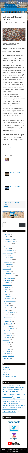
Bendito (17, 386)
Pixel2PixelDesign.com (15, 451)
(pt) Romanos (7, 353)
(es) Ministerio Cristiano (9, 298)
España (20, 394)
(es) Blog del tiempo (8, 253)
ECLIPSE (5, 372)
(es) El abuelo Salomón (9, 264)
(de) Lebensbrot (8, 317)
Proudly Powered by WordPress (10, 449)
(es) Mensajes (6, 291)
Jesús (13, 401)
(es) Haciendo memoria (8, 275)
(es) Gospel (7, 305)
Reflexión (5, 409)
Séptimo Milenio (14, 2)
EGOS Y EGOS (6, 367)
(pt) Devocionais (8, 262)
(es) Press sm (6, 346)
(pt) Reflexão (7, 337)
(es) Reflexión (7, 333)
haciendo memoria (8, 399)
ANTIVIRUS (11, 386)
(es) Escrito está (7, 269)
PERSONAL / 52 (19, 202)
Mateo (20, 403)
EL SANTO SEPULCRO (15, 158)
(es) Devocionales (7, 259)
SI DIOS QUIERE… (8, 374)
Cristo (19, 389)
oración (13, 405)
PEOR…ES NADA (7, 369)
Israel (23, 399)
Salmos (12, 409)
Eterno (14, 397)
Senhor (15, 409)
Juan (16, 401)
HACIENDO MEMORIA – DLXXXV (7, 204)
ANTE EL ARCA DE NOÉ (15, 186)
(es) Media (5, 289)
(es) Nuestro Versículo (8, 308)
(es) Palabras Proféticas (9, 312)
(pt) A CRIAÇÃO (7, 358)
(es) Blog (6, 255)
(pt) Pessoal (7, 342)
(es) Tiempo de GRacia (8, 356)
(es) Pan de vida (7, 314)
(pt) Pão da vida (8, 324)
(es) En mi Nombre (9, 246)
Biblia (20, 386)
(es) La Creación (7, 285)
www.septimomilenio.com (9, 147)
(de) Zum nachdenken (9, 328)
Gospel (18, 397)
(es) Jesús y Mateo (7, 280)
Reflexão (9, 409)
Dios (9, 394)
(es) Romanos (6, 351)
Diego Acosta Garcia (18, 24)
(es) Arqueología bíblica (16, 151)
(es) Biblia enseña (7, 243)
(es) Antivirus (6, 237)
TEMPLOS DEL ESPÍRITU (9, 376)
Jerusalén (9, 401)
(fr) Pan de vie (7, 321)
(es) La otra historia (9, 278)
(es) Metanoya (6, 294)
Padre (19, 405)
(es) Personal (6, 340)
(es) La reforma (6, 287)
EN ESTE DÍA (15, 394)
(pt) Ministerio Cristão (9, 301)
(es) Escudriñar (6, 271)
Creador (15, 389)
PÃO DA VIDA (19, 407)
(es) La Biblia (6, 282)
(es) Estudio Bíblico (7, 273)
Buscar (4, 222)
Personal (13, 407)
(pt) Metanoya (7, 296)
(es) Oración (6, 310)
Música (10, 405)
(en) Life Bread (8, 319)
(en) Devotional (6, 234)
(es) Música (5, 303)
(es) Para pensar (7, 326)
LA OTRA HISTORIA (14, 403)
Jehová (4, 401)
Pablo (16, 405)
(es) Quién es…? (7, 349)
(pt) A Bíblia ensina (9, 250)
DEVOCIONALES (10, 392)
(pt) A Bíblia (7, 248)
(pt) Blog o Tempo (8, 257)
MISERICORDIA (5, 405)
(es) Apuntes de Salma (8, 239)
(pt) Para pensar (8, 335)
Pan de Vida (8, 407)
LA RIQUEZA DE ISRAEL (15, 172)
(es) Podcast (6, 344)
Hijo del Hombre (17, 399)
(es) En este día (6, 266)
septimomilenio (9, 411)
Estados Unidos (8, 397)
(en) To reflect (7, 330)
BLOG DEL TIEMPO (8, 388)
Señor (18, 411)
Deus (22, 389)
